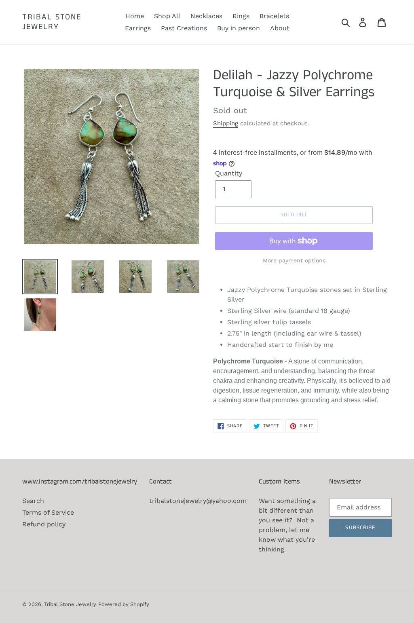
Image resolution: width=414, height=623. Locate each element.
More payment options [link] (294, 260)
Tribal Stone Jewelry (51, 22)
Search (33, 501)
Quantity (228, 173)
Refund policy (43, 524)
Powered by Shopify (123, 604)
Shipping (225, 123)
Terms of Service (48, 512)
